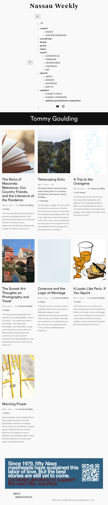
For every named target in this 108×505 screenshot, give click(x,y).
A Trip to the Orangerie (83, 181)
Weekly (66, 6)
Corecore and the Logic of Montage (51, 291)
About (16, 493)
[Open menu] (30, 62)
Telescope (44, 201)
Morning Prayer (14, 404)
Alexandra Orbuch (45, 188)
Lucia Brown (43, 194)
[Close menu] (37, 16)
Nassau (41, 6)
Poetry (6, 413)
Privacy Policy (23, 497)
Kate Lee (53, 191)
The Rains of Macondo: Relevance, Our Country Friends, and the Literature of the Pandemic (18, 190)
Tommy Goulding (26, 205)
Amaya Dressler (60, 188)
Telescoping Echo (51, 179)
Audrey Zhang (43, 191)
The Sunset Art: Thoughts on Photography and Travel (15, 295)
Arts (77, 193)
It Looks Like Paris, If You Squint (89, 291)
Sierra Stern (54, 194)
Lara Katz (62, 191)
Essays (6, 209)
